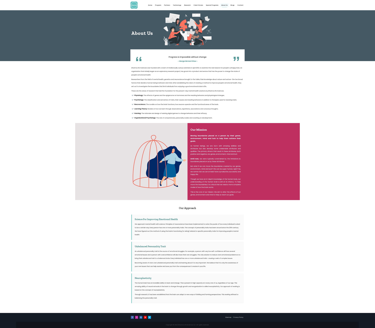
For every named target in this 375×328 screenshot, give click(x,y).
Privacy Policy (238, 317)
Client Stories (198, 5)
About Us (224, 5)
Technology (177, 5)
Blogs (232, 5)
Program (158, 5)
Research (187, 5)
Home (150, 5)
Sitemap (228, 317)
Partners (167, 5)
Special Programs (212, 5)
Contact (240, 5)
